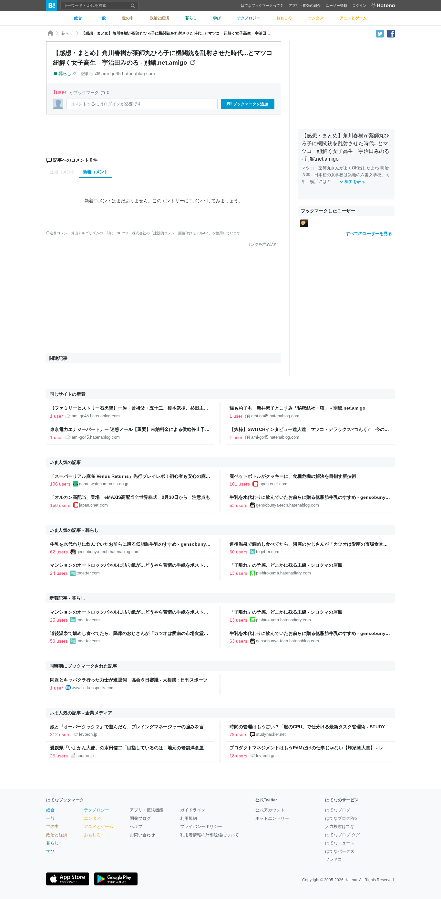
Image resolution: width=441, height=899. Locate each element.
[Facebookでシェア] (391, 33)
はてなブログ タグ (342, 834)
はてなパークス (339, 851)
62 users (59, 551)
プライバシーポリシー (201, 826)
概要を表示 (354, 181)
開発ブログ (140, 818)
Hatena (350, 880)
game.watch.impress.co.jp (103, 483)
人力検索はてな (339, 826)
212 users (60, 734)
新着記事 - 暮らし (67, 598)
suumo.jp (85, 755)
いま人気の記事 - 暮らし (74, 530)
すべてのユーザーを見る (369, 233)
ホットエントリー (272, 818)
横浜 (314, 181)
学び (50, 851)
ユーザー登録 (336, 5)
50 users (238, 551)
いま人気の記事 (65, 462)
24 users (59, 573)
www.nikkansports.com (93, 687)
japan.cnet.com (273, 483)
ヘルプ (136, 826)
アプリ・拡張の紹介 (305, 5)
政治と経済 (56, 834)
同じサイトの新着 (67, 394)
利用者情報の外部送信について (209, 834)
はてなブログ (337, 810)
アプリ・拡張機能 (146, 810)
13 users (238, 573)
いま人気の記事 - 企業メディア (80, 712)
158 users (60, 505)
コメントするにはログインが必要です (105, 104)
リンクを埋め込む (262, 244)
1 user (56, 416)
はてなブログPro (341, 818)
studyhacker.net (271, 734)
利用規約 (188, 818)
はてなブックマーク (65, 799)
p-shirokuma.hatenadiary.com (283, 573)
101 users (240, 484)
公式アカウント (270, 810)
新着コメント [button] (95, 171)
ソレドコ (333, 859)
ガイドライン (192, 810)
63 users (238, 505)
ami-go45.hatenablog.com (128, 73)
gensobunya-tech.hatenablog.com (287, 505)
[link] (304, 223)
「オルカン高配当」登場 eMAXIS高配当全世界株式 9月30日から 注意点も (130, 497)
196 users (60, 484)
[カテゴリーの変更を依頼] (74, 73)
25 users (59, 620)
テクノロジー (96, 810)
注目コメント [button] (62, 171)
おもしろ (92, 834)
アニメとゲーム (98, 826)
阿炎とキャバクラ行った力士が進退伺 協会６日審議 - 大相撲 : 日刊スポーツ (129, 679)
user (60, 92)
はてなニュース (339, 842)
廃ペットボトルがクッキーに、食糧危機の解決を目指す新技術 (293, 476)
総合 (50, 810)
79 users (238, 734)
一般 (50, 818)
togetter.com (267, 551)
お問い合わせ (142, 834)
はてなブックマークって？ (262, 5)
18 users (238, 755)
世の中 (52, 826)
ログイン (359, 5)
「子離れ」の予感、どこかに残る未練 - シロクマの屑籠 (286, 565)
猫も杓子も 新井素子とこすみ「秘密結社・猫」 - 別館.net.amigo (297, 408)
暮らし (67, 33)
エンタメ (92, 818)
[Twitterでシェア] (380, 33)
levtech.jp (88, 734)
